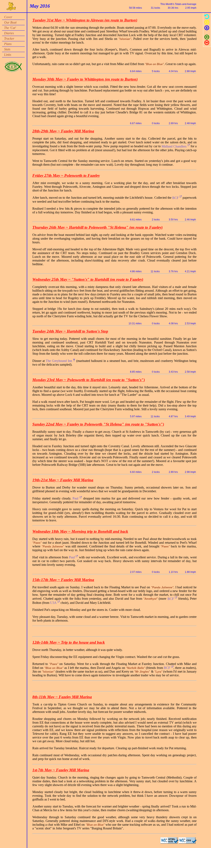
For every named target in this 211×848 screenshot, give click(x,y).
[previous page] (206, 17)
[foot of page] (206, 28)
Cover (8, 17)
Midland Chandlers (174, 146)
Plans (8, 44)
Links (7, 54)
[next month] (206, 43)
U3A (53, 602)
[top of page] (206, 23)
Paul (76, 498)
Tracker (9, 38)
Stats (7, 49)
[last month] (206, 38)
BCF (175, 198)
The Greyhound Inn (59, 361)
